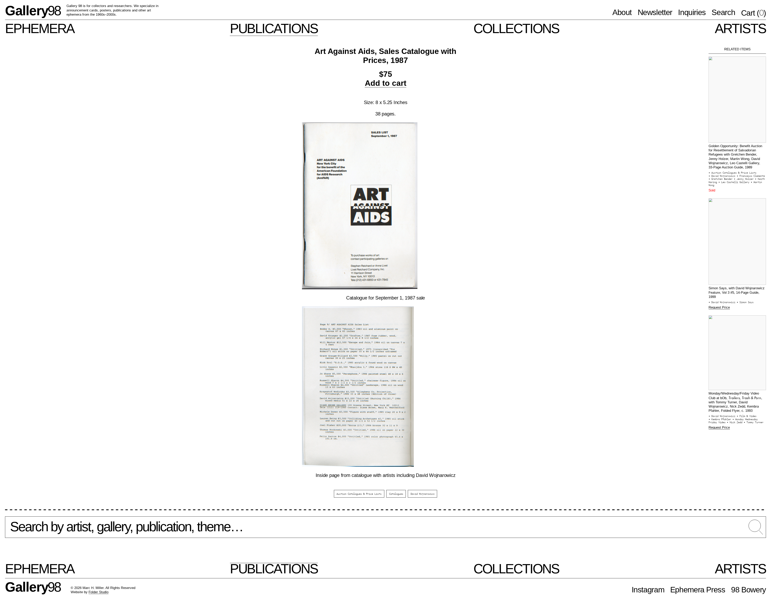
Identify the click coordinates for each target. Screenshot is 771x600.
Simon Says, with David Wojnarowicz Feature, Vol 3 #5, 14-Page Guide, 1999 (737, 292)
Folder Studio (98, 592)
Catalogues (396, 493)
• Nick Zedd (735, 422)
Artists (740, 28)
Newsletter (655, 12)
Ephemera (39, 28)
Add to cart (385, 83)
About (622, 12)
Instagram (648, 589)
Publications (274, 28)
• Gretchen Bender (721, 178)
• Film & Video (746, 416)
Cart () (753, 12)
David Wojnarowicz (422, 493)
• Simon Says (745, 302)
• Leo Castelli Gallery (734, 182)
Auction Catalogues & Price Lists (359, 493)
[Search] (385, 530)
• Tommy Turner (753, 422)
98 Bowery (748, 589)
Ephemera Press (697, 589)
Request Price (719, 307)
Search (723, 12)
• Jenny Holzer (744, 178)
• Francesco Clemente (751, 175)
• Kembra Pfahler (720, 419)
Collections (516, 28)
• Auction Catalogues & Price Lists (732, 172)
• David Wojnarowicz (723, 175)
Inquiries (692, 12)
